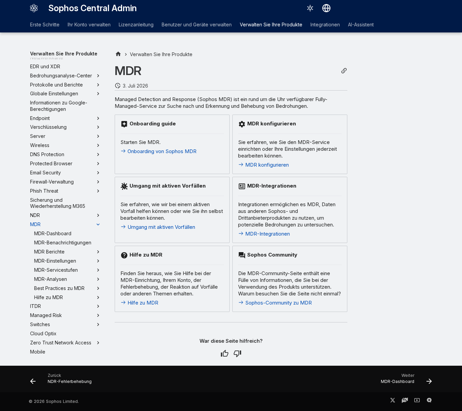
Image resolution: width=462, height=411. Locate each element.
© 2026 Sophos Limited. (54, 401)
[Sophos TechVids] (417, 401)
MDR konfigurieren (266, 165)
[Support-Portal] (404, 401)
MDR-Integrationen (267, 234)
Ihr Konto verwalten (89, 24)
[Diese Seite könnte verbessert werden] (237, 353)
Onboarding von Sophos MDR (161, 151)
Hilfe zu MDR (142, 302)
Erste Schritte (45, 24)
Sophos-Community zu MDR (278, 302)
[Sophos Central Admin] (33, 8)
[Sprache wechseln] (326, 8)
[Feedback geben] (429, 401)
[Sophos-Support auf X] (392, 401)
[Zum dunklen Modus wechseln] (310, 8)
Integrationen (325, 24)
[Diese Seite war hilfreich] (224, 353)
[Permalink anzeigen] (344, 70)
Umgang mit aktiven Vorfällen (160, 227)
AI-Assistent (361, 24)
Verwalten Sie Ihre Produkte (271, 24)
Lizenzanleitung (136, 24)
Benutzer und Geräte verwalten (197, 24)
